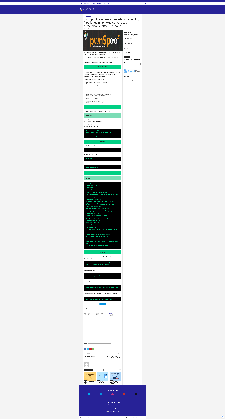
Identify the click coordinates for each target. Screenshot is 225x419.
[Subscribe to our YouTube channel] (144, 1)
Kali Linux (88, 15)
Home (80, 3)
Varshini (125, 38)
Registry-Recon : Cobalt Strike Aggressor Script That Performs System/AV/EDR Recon (114, 356)
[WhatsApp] (93, 349)
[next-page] (120, 370)
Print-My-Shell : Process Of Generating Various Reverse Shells (132, 46)
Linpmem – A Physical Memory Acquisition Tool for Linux (130, 41)
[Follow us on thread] (136, 394)
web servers (107, 343)
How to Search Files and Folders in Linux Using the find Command (115, 382)
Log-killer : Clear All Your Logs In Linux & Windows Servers (113, 312)
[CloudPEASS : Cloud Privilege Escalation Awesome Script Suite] (132, 71)
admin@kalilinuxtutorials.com (114, 411)
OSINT (94, 3)
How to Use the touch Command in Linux (101, 382)
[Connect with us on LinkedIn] (140, 1)
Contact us (143, 417)
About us (123, 417)
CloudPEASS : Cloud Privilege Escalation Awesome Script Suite (132, 61)
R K (85, 28)
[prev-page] (119, 370)
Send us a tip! (132, 417)
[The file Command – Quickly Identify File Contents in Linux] (90, 376)
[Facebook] (85, 349)
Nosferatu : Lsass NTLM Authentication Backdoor (89, 355)
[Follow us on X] (138, 1)
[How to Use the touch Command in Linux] (102, 376)
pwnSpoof (90, 343)
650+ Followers (89, 397)
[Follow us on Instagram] (142, 1)
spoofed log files (98, 343)
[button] (146, 3)
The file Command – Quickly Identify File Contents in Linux (89, 382)
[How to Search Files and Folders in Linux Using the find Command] (115, 376)
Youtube (124, 397)
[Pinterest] (90, 349)
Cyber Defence (126, 53)
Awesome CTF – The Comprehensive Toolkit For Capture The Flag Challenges (132, 35)
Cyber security (87, 3)
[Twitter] (88, 349)
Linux (98, 3)
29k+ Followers (112, 397)
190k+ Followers (101, 397)
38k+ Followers (135, 397)
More (108, 3)
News (104, 3)
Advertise (127, 417)
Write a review (138, 417)
